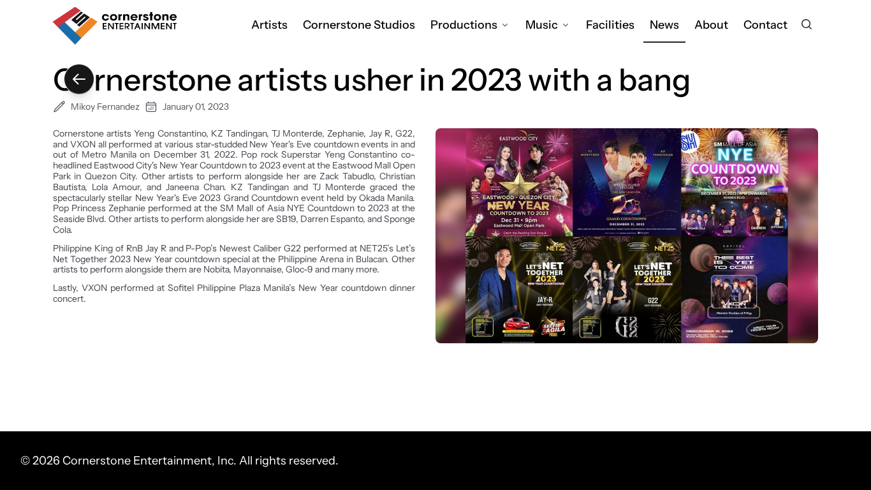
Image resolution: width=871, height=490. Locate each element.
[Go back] (79, 79)
